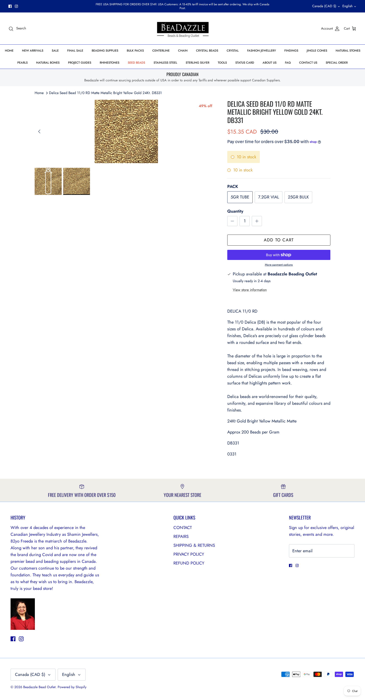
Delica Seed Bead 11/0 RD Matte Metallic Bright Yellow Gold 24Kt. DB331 (105, 92)
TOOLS (222, 62)
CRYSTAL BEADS (207, 50)
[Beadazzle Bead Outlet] (183, 28)
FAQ (288, 62)
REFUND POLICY (188, 563)
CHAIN (183, 50)
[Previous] (39, 131)
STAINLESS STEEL (165, 62)
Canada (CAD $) (324, 6)
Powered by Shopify (72, 687)
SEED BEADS (136, 62)
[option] (126, 131)
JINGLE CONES (317, 50)
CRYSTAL (233, 50)
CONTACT (182, 528)
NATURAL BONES (48, 62)
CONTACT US (308, 62)
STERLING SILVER (197, 62)
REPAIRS (181, 536)
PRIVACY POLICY (188, 554)
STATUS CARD (244, 62)
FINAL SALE (75, 50)
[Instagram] (16, 6)
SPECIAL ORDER (337, 62)
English (347, 6)
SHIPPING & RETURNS (194, 545)
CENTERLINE (161, 50)
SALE (55, 50)
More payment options (279, 265)
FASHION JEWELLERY (261, 50)
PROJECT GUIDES (79, 62)
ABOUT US (269, 62)
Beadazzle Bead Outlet (39, 687)
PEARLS (22, 62)
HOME (9, 50)
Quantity (235, 211)
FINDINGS (291, 50)
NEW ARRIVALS (32, 50)
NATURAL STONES (348, 50)
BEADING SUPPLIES (105, 50)
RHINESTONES (109, 62)
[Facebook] (10, 6)
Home (39, 92)
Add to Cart (279, 240)
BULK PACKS (135, 50)
